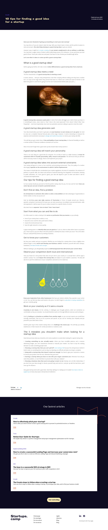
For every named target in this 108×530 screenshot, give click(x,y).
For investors (38, 520)
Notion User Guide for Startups (26, 437)
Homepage (37, 516)
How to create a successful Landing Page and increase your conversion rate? (45, 452)
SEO (14, 464)
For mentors (37, 522)
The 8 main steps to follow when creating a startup (34, 482)
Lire (14, 427)
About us (58, 518)
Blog (57, 520)
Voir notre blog (54, 500)
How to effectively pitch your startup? (29, 422)
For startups (37, 518)
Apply (58, 516)
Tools (14, 433)
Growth (7, 15)
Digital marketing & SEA (19, 448)
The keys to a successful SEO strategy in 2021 (31, 467)
